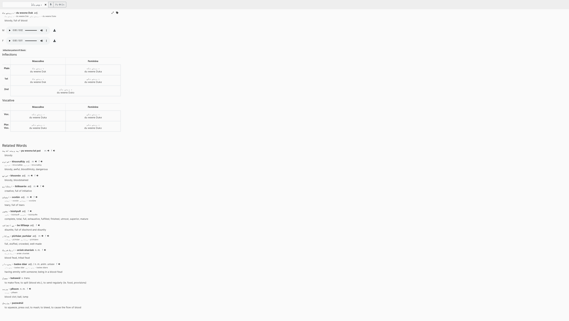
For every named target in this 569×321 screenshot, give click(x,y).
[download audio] (54, 30)
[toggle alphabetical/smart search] (50, 4)
